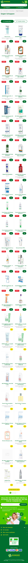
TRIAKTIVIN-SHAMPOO (7, 174)
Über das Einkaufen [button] (8, 527)
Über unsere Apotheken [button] (9, 532)
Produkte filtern (8, 21)
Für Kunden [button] (6, 529)
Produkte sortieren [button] (21, 21)
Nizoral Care (7, 36)
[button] (7, 7)
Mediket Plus (7, 480)
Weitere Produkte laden (14, 489)
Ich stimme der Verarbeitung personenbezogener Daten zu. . (13, 509)
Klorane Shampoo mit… (7, 440)
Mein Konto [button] (5, 534)
